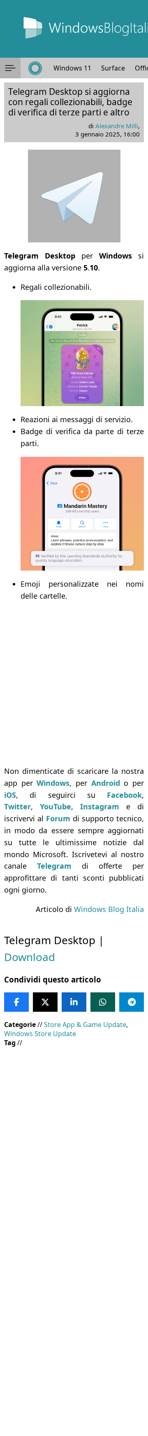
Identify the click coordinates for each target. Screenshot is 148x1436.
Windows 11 (72, 68)
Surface (113, 68)
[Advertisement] (74, 683)
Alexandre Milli (116, 126)
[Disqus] (74, 1324)
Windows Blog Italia (109, 909)
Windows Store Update (40, 1033)
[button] (10, 68)
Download (29, 956)
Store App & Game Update (85, 1024)
